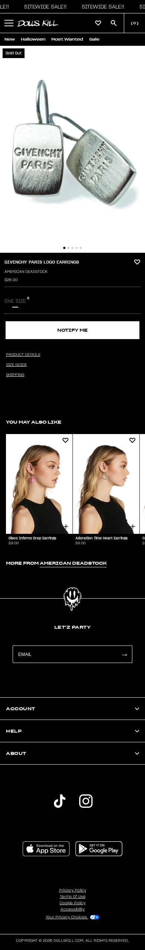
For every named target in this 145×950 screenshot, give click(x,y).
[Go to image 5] (81, 248)
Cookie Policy (72, 903)
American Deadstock (26, 272)
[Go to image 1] (64, 248)
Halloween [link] (33, 39)
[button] (43, 7)
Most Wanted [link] (67, 39)
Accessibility (73, 909)
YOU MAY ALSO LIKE (33, 422)
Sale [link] (94, 39)
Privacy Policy (72, 890)
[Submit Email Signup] (124, 654)
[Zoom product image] (72, 149)
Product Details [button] (23, 355)
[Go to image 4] (76, 248)
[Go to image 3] (72, 248)
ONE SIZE (15, 301)
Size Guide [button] (16, 365)
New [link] (9, 39)
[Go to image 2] (68, 248)
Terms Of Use (73, 897)
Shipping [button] (15, 375)
